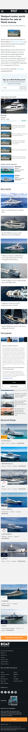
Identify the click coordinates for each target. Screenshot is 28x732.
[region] (14, 366)
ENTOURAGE (6, 441)
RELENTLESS (18, 166)
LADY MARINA (7, 534)
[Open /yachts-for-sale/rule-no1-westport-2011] (7, 178)
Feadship (4, 536)
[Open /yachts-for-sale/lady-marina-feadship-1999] (14, 524)
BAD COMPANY (7, 509)
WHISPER (5, 601)
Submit (23, 88)
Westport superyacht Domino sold (19, 150)
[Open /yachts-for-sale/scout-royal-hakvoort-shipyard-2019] (14, 616)
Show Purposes (14, 386)
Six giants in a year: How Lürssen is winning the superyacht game (21, 395)
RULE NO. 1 (17, 175)
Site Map (16, 679)
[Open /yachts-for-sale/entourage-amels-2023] (14, 431)
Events (15, 672)
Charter (3, 676)
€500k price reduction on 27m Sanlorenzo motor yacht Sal (11, 304)
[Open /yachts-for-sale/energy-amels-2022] (14, 549)
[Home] (14, 11)
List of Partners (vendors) (7, 378)
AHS (3, 486)
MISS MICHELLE (7, 464)
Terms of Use (4, 659)
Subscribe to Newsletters (14, 637)
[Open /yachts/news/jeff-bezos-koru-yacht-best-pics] (9, 342)
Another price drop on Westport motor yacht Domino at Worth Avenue (19, 127)
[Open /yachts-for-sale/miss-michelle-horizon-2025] (14, 454)
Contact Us (4, 655)
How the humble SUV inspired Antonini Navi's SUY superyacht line (20, 403)
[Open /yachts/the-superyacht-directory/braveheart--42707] (14, 106)
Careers (3, 657)
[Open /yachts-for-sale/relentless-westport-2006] (7, 170)
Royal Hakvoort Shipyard (8, 628)
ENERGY (5, 559)
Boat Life (3, 681)
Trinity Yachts (5, 512)
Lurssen (4, 603)
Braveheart (3, 115)
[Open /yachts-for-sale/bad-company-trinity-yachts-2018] (14, 500)
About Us (3, 653)
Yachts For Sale (5, 674)
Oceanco (4, 489)
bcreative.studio (18, 681)
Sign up (14, 719)
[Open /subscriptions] (11, 701)
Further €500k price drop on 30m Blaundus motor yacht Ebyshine (12, 234)
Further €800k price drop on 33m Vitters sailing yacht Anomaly (14, 327)
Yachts (2, 672)
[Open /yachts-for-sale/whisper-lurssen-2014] (14, 591)
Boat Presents (4, 683)
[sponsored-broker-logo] (4, 438)
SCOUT (4, 626)
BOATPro (16, 674)
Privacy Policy (4, 664)
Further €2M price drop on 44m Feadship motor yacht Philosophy (14, 281)
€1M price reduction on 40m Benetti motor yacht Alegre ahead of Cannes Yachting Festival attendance (12, 257)
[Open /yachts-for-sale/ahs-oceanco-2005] (14, 477)
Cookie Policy (4, 661)
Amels (3, 443)
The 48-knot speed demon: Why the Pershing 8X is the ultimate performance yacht (20, 412)
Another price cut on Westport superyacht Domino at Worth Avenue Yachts (18, 142)
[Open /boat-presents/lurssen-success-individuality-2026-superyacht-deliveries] (7, 395)
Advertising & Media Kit (7, 650)
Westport (3, 117)
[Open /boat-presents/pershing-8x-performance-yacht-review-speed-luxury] (7, 411)
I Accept (14, 382)
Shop (15, 676)
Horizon (4, 466)
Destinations (4, 679)
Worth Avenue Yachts (17, 42)
